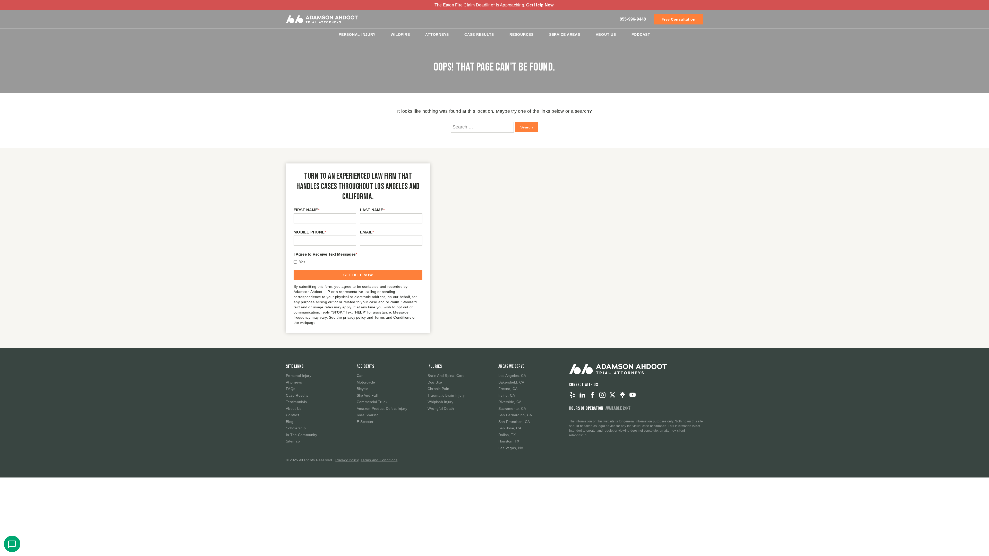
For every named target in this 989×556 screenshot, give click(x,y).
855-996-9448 (633, 19)
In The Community (301, 435)
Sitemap (293, 441)
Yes (302, 262)
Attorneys (437, 34)
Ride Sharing (368, 415)
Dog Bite (435, 382)
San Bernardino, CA (515, 415)
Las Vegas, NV (510, 448)
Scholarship (296, 428)
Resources (521, 34)
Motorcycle (366, 382)
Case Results (479, 34)
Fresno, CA (508, 389)
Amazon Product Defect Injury (382, 408)
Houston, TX (508, 441)
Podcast (641, 34)
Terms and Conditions (379, 460)
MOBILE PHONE (310, 232)
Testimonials (296, 402)
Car (360, 375)
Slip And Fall (367, 395)
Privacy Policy (347, 460)
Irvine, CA (506, 395)
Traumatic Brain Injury (446, 395)
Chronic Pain (438, 389)
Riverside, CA (509, 402)
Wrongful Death (441, 408)
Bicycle (363, 389)
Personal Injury (357, 34)
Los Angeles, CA (512, 375)
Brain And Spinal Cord (446, 375)
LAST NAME (372, 210)
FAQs (290, 389)
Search (526, 127)
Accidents (365, 366)
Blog (289, 422)
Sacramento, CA (512, 408)
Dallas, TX (507, 435)
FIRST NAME (307, 210)
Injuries (435, 366)
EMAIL (367, 232)
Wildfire (400, 34)
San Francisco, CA (514, 422)
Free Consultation (679, 19)
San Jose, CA (509, 428)
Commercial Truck (372, 402)
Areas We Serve (511, 366)
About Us (606, 34)
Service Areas (564, 34)
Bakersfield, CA (511, 382)
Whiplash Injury (441, 402)
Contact (292, 415)
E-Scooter (365, 422)
